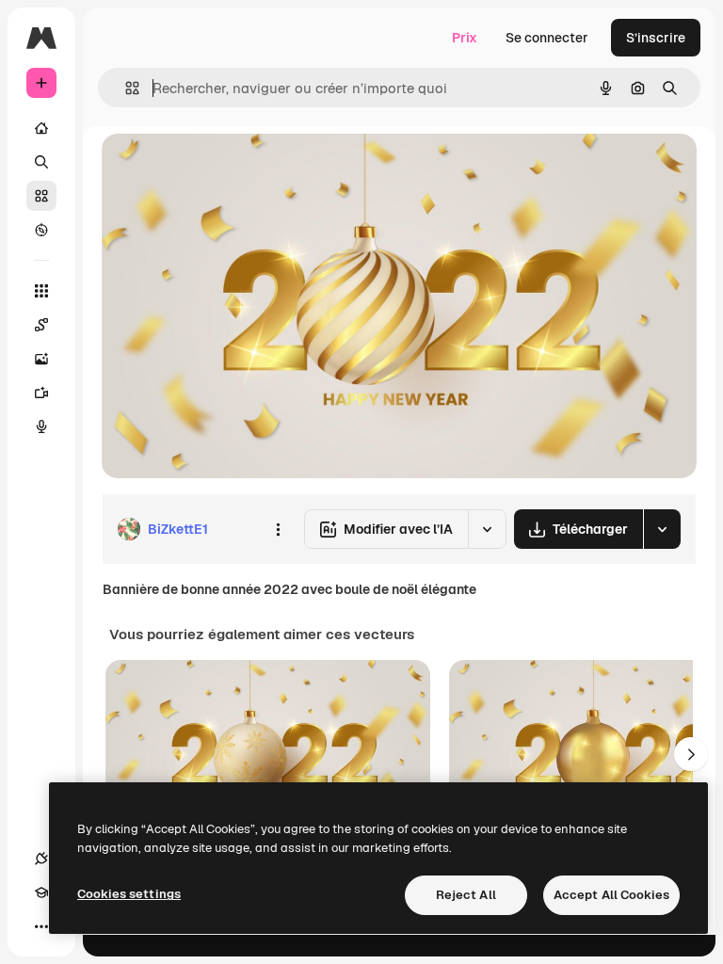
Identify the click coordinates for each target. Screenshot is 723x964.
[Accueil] (41, 128)
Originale (226, 169)
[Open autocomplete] (125, 88)
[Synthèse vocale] (41, 426)
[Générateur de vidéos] (41, 393)
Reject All (466, 895)
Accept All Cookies (611, 895)
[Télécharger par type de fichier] (662, 529)
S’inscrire (655, 37)
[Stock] (41, 196)
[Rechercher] (41, 162)
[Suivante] (691, 754)
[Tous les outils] (41, 291)
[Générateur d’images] (41, 359)
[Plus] (41, 926)
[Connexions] (41, 859)
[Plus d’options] (278, 529)
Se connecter (547, 37)
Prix (464, 37)
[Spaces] (41, 325)
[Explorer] (41, 230)
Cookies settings (129, 894)
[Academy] (41, 892)
